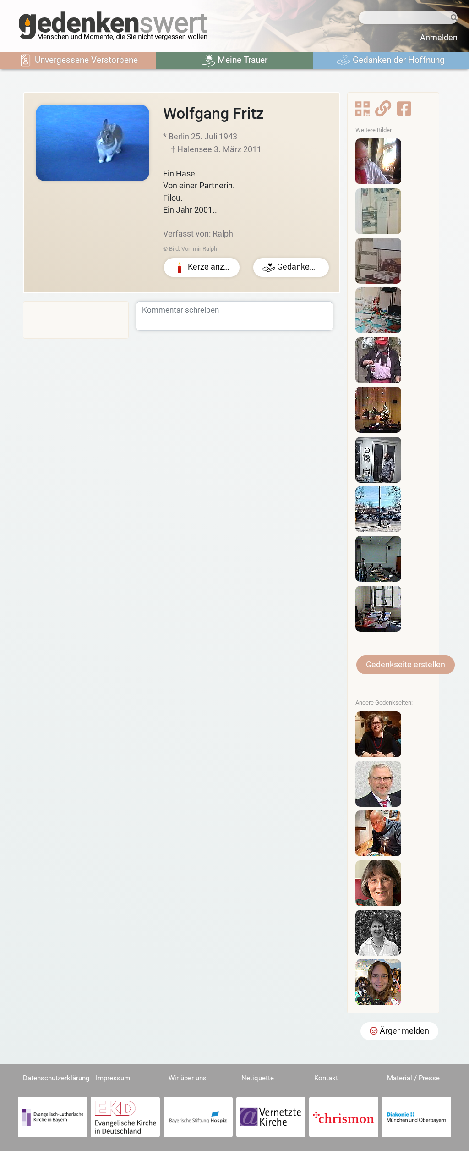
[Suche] (453, 18)
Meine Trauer (241, 60)
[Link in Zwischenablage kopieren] (383, 111)
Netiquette (257, 1078)
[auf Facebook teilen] (404, 111)
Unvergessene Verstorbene (85, 60)
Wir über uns (188, 1078)
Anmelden (439, 37)
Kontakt (326, 1078)
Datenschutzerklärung (56, 1078)
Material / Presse (413, 1078)
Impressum (113, 1078)
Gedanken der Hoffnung (397, 60)
